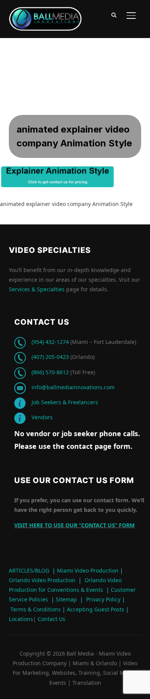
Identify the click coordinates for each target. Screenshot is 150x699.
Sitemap (66, 599)
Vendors (42, 417)
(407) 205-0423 (50, 356)
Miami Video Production (87, 570)
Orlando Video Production (42, 580)
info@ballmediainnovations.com (73, 387)
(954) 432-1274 (50, 341)
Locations (21, 619)
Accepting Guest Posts (94, 609)
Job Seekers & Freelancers (65, 402)
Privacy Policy (103, 599)
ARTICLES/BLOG (29, 570)
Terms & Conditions (35, 609)
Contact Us (50, 619)
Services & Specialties (37, 289)
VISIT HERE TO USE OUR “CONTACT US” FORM (74, 525)
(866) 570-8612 (50, 372)
